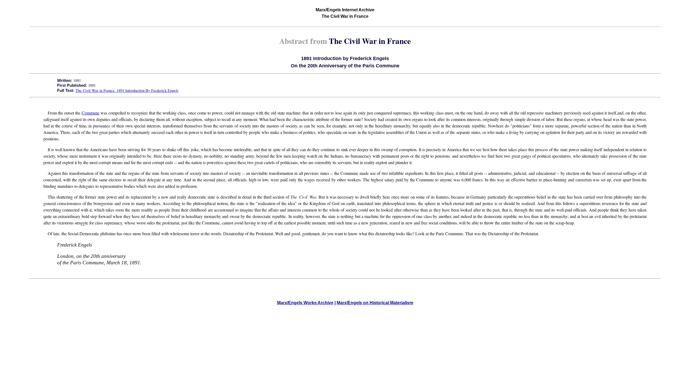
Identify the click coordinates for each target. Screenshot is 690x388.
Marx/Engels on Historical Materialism (375, 302)
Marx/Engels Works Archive (305, 302)
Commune (90, 113)
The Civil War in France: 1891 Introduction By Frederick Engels (126, 90)
